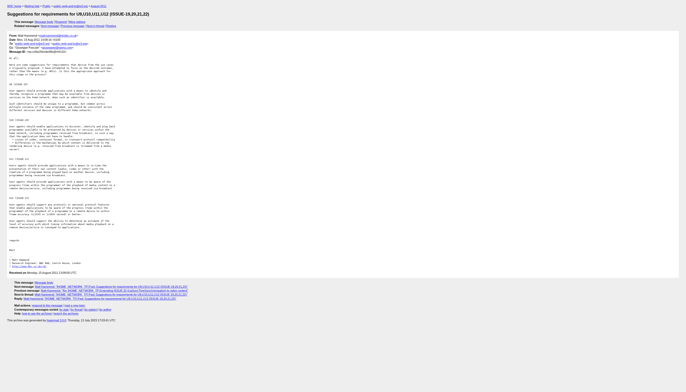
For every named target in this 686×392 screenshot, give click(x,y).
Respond (61, 21)
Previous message (72, 26)
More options (77, 21)
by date (64, 309)
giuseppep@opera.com (57, 47)
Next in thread (95, 26)
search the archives (66, 313)
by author (105, 309)
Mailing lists (31, 6)
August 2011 (98, 6)
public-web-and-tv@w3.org (71, 6)
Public (47, 6)
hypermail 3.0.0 (56, 320)
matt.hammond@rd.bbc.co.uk (57, 35)
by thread (77, 309)
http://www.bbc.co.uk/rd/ (29, 266)
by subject (91, 309)
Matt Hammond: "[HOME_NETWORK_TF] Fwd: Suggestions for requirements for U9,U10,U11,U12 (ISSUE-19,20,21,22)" (111, 286)
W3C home (14, 6)
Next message (50, 26)
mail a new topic (75, 305)
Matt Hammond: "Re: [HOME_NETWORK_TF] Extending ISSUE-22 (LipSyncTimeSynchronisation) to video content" (114, 290)
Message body (44, 21)
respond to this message (47, 305)
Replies (111, 26)
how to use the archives (37, 313)
